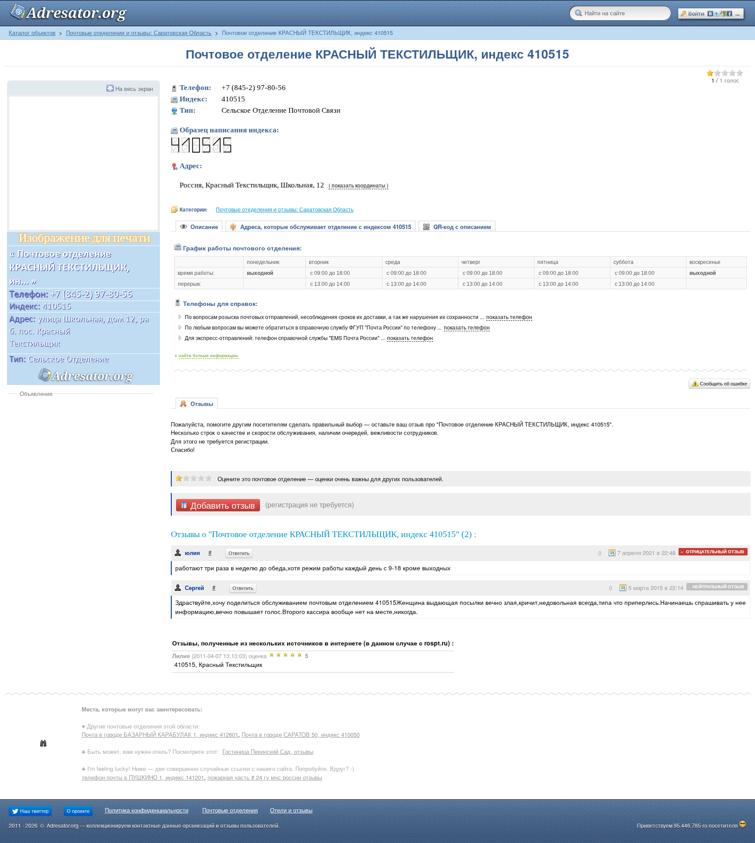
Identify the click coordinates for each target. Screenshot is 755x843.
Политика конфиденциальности (146, 810)
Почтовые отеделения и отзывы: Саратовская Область (138, 32)
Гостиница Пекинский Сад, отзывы (267, 751)
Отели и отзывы (291, 810)
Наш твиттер (33, 810)
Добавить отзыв (221, 505)
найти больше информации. (209, 355)
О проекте (78, 810)
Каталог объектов (32, 32)
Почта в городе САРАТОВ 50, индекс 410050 (301, 734)
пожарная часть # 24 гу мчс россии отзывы (265, 777)
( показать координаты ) (358, 185)
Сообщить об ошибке (723, 383)
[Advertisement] (80, 463)
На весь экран (134, 88)
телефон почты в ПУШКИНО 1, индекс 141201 (143, 777)
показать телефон (509, 316)
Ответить (239, 552)
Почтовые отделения (230, 810)
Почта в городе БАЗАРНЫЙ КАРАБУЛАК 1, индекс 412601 (160, 734)
